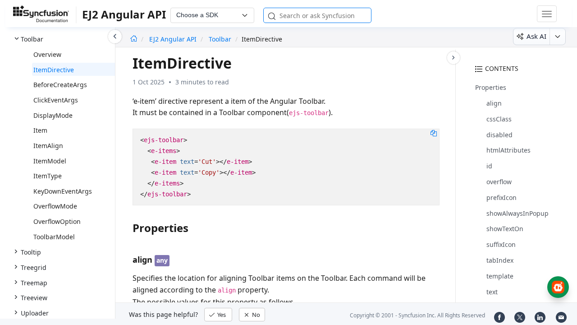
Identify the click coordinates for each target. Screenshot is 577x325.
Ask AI (536, 36)
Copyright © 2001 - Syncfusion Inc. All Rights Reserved (417, 315)
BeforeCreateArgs (60, 84)
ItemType (47, 176)
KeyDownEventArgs (62, 191)
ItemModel (49, 161)
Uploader (35, 313)
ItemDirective (53, 69)
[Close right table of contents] (453, 58)
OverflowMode (55, 206)
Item (40, 130)
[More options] (557, 36)
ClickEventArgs (55, 100)
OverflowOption (57, 221)
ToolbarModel (54, 236)
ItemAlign (48, 145)
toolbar (220, 39)
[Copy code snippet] (434, 133)
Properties (490, 87)
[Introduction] (133, 39)
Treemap (34, 283)
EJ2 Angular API (173, 39)
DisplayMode (53, 115)
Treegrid (33, 267)
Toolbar (32, 39)
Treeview (34, 297)
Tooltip (31, 252)
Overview (47, 54)
